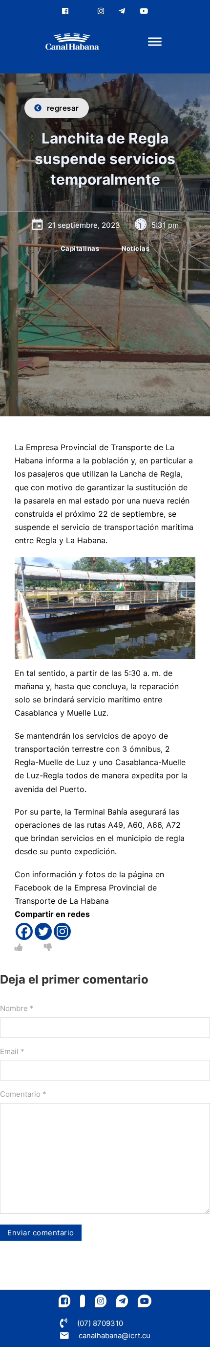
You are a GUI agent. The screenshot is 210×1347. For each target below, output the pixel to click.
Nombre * (17, 1008)
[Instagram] (62, 931)
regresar (63, 108)
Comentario (23, 1094)
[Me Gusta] (18, 947)
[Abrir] (155, 42)
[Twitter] (43, 931)
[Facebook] (24, 931)
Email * (12, 1051)
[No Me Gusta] (48, 947)
